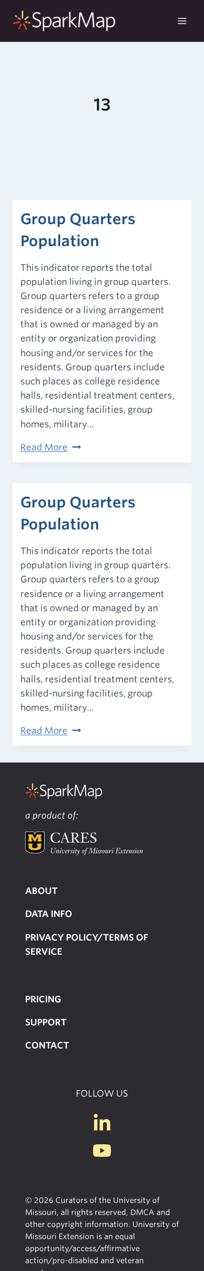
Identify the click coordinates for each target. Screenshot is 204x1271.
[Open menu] (181, 21)
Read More (50, 447)
